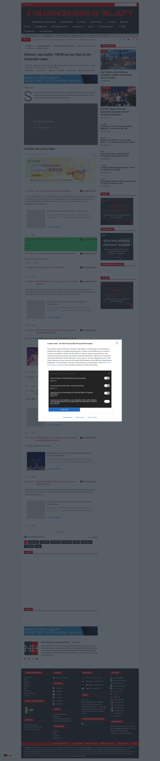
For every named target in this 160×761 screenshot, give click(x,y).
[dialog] (80, 380)
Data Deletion (67, 417)
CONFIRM (64, 410)
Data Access (80, 417)
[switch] (107, 378)
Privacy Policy (92, 417)
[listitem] (80, 373)
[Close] (118, 344)
